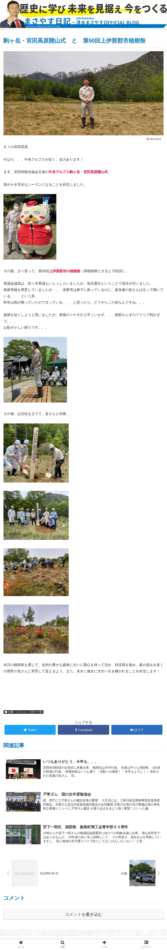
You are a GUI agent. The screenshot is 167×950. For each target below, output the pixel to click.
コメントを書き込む (83, 914)
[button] (154, 582)
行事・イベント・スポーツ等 (25, 712)
